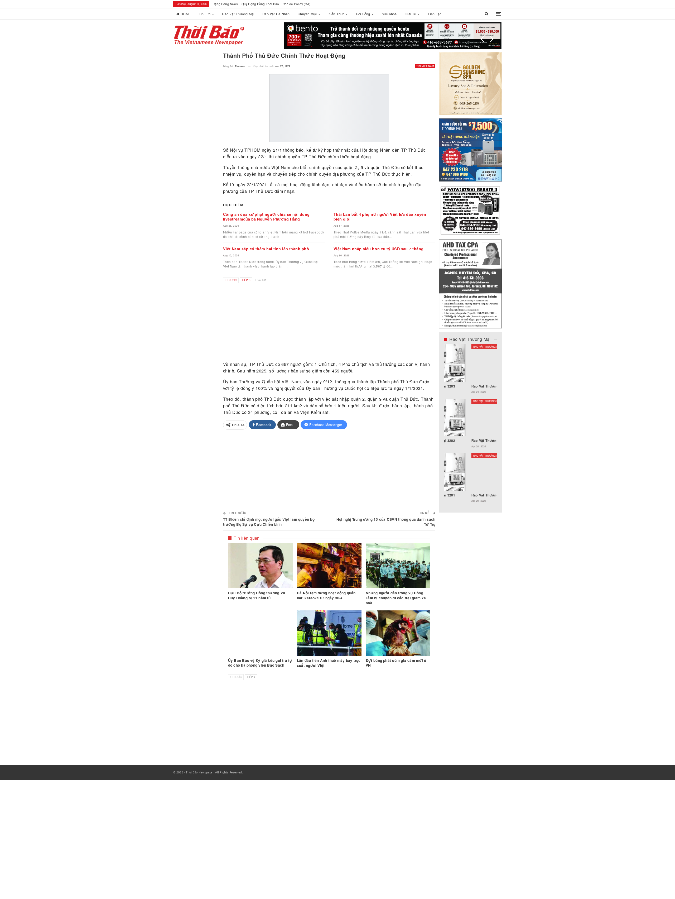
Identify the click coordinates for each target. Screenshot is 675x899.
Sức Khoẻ (389, 14)
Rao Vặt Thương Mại (238, 14)
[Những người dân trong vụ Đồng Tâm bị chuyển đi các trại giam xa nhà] (398, 566)
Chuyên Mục (307, 14)
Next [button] (492, 39)
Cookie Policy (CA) (296, 4)
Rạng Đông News (225, 4)
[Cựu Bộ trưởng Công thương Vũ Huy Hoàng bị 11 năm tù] (260, 566)
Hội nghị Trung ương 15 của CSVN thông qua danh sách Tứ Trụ (385, 522)
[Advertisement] (329, 324)
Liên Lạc (434, 14)
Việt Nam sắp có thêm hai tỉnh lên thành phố (266, 248)
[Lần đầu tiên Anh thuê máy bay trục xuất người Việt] (329, 633)
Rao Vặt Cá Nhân (276, 14)
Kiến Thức (336, 14)
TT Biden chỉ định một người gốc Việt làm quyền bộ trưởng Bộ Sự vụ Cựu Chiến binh (269, 522)
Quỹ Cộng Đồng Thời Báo (260, 4)
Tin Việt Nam (425, 66)
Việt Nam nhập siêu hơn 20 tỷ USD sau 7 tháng (379, 248)
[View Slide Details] (393, 35)
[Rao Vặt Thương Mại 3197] (470, 417)
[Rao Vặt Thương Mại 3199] (470, 472)
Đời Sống (363, 14)
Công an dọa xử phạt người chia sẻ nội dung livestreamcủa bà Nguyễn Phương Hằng (266, 217)
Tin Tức (205, 14)
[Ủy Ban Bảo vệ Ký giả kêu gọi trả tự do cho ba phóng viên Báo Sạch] (260, 633)
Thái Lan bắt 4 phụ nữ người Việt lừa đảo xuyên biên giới (380, 217)
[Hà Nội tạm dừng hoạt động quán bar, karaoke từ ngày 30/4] (329, 566)
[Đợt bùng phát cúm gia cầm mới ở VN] (398, 633)
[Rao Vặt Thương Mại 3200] (470, 363)
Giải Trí (410, 14)
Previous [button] (482, 39)
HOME (186, 14)
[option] (470, 426)
